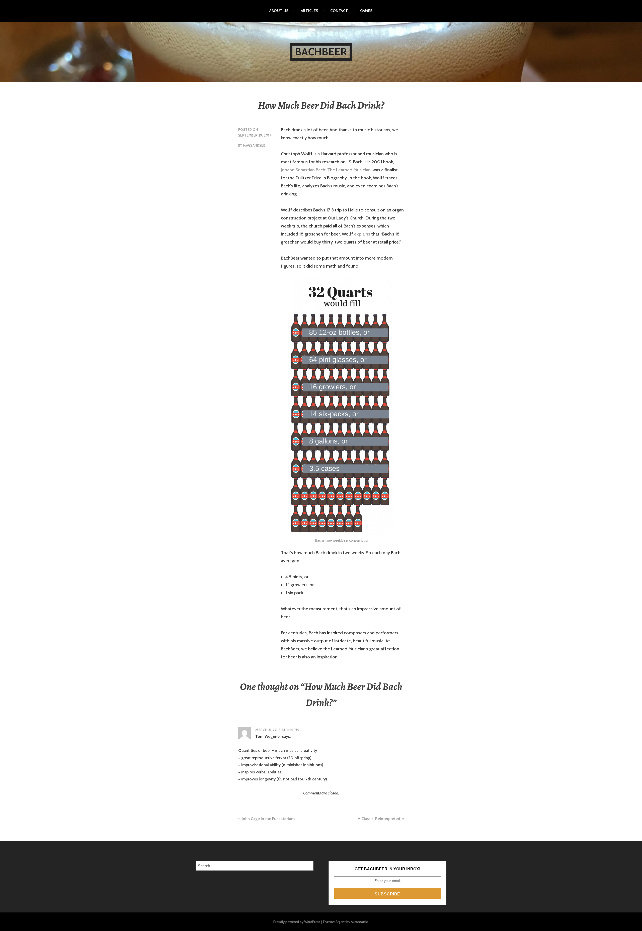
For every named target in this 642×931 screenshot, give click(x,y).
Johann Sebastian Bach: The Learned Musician (326, 170)
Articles (309, 11)
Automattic (359, 921)
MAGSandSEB (254, 145)
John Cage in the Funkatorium (268, 818)
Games (366, 11)
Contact (339, 11)
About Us (279, 11)
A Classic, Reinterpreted (379, 818)
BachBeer (321, 52)
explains (362, 234)
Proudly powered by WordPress (296, 921)
